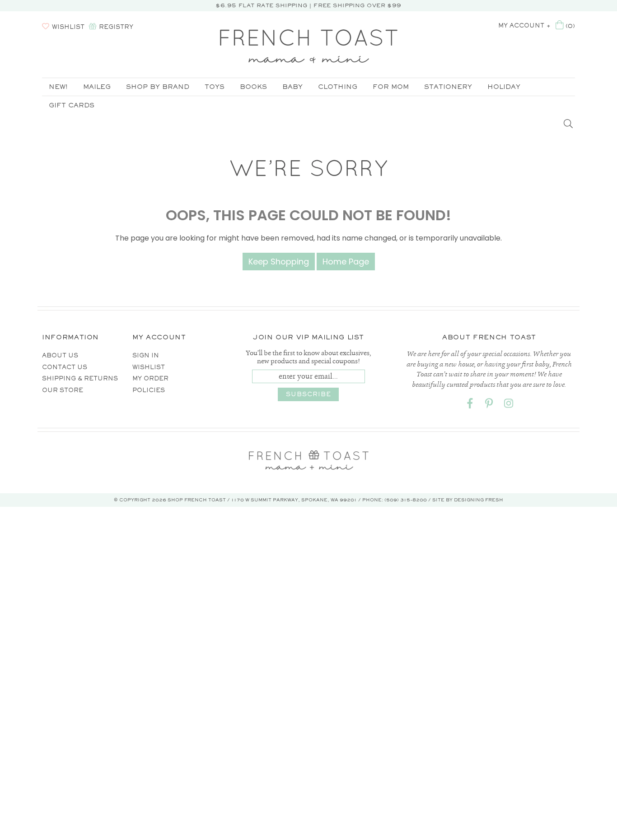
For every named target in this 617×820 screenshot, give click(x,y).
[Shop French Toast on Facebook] (470, 405)
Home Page (346, 261)
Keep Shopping (278, 261)
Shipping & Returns (80, 378)
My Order (150, 378)
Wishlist (148, 367)
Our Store (62, 390)
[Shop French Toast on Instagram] (508, 405)
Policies (148, 390)
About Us (60, 355)
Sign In (145, 355)
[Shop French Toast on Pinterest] (489, 405)
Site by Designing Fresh (467, 499)
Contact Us (64, 367)
